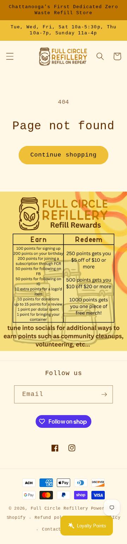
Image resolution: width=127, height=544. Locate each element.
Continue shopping (63, 155)
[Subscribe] (104, 394)
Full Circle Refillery (59, 508)
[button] (9, 56)
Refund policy (52, 517)
